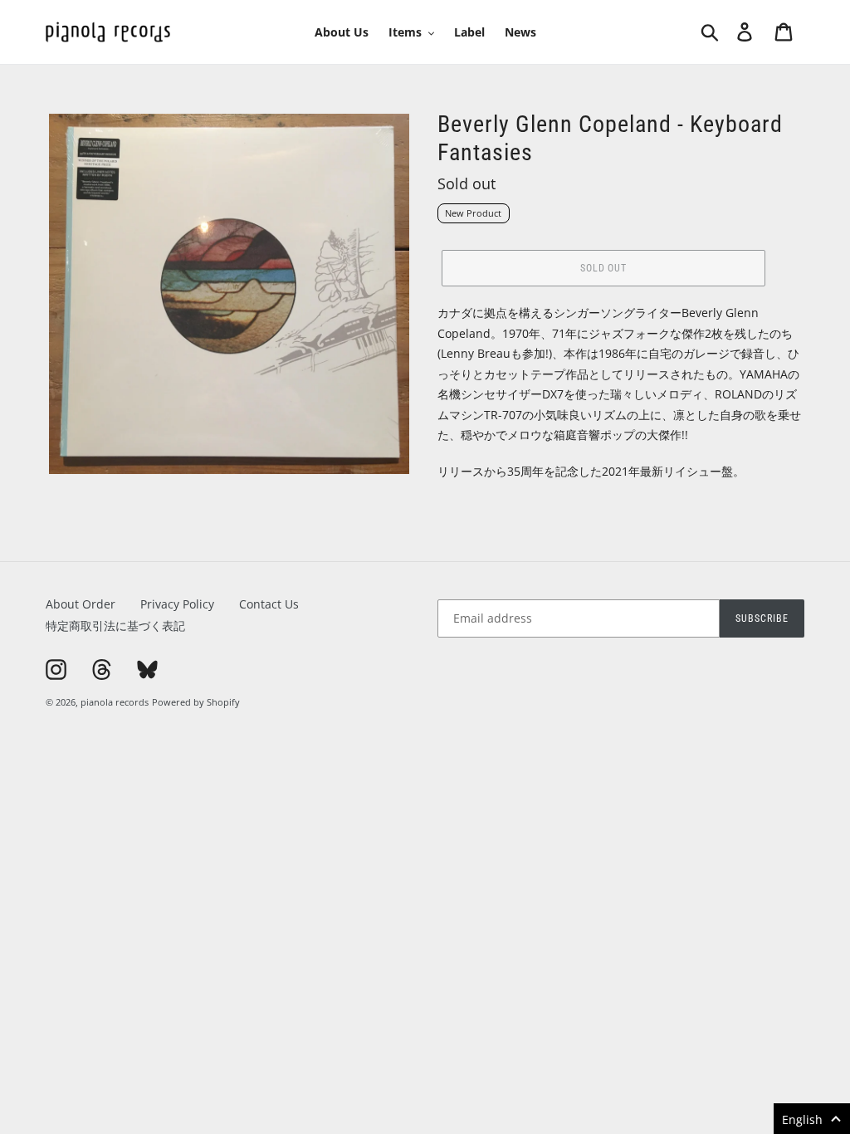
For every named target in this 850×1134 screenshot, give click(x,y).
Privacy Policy (177, 604)
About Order (80, 604)
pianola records (115, 702)
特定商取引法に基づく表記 (115, 625)
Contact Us (269, 604)
